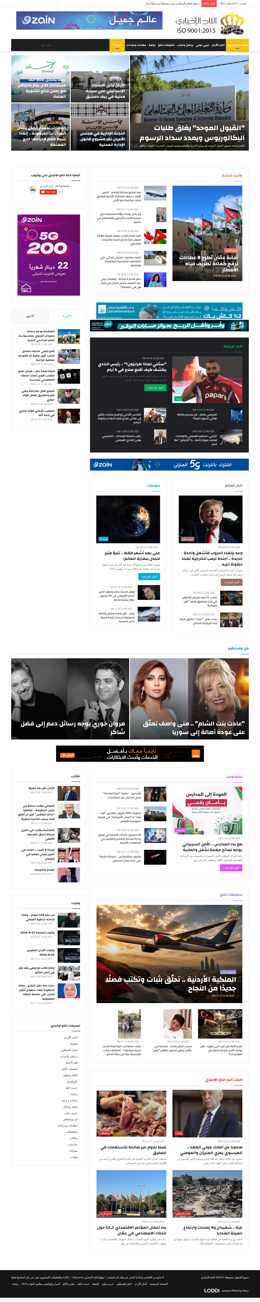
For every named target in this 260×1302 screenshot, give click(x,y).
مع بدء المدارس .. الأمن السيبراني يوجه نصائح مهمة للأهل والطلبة (212, 847)
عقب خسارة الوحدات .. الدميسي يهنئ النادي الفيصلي (121, 438)
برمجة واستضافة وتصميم (235, 1290)
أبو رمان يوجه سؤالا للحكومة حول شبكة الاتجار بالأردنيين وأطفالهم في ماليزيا (119, 218)
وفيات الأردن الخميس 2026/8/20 (41, 952)
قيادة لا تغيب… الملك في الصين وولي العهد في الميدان (38, 854)
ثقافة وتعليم (70, 1075)
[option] (130, 103)
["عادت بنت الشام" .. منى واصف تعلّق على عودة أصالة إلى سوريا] (189, 698)
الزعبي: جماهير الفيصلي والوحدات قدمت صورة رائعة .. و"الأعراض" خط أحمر (195, 440)
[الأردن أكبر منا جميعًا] (69, 793)
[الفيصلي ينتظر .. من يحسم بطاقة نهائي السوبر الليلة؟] (236, 415)
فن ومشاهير (70, 1119)
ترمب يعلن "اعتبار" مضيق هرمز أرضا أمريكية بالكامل (198, 621)
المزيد (118, 45)
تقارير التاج (69, 1283)
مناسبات (73, 1144)
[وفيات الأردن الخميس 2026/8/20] (69, 955)
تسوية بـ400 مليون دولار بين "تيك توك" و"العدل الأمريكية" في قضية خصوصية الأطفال (119, 817)
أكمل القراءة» (231, 582)
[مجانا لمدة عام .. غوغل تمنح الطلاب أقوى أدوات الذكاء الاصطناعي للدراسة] (69, 376)
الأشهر (30, 316)
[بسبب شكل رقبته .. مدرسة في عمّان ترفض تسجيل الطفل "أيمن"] (177, 1024)
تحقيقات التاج (166, 45)
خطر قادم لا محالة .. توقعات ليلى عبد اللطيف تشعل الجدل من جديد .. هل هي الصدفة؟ (120, 283)
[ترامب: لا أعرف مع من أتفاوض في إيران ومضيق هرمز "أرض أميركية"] (231, 598)
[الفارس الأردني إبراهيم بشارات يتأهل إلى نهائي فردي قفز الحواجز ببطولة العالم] (155, 415)
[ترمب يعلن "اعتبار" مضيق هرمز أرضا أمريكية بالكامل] (231, 619)
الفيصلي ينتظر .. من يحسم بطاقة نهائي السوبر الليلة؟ (197, 416)
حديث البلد (71, 1087)
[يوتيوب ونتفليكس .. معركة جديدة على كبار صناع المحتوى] (155, 857)
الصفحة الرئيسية (237, 45)
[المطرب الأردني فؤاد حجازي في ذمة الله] (69, 416)
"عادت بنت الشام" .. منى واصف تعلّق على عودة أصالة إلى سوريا (194, 728)
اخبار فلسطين (69, 1050)
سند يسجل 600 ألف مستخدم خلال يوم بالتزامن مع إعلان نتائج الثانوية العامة (42, 88)
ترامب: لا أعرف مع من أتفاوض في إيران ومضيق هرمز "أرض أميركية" (199, 601)
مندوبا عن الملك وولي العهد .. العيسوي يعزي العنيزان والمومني (211, 1149)
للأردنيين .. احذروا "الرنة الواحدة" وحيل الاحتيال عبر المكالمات (122, 795)
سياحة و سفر (70, 1100)
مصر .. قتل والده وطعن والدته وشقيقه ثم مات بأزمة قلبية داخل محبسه (117, 617)
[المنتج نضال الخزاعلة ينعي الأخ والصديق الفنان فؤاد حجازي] (69, 396)
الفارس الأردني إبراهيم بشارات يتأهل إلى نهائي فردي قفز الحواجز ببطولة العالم (119, 418)
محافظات (72, 1131)
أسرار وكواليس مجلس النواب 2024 (40, 1283)
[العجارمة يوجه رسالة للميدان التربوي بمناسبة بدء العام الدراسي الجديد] (69, 336)
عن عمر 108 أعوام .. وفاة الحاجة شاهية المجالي (38, 917)
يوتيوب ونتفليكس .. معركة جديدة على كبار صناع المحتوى (120, 858)
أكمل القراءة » (155, 387)
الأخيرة (67, 316)
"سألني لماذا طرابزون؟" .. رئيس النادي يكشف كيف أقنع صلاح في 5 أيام (132, 366)
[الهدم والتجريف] (69, 875)
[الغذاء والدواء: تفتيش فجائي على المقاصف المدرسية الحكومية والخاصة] (155, 258)
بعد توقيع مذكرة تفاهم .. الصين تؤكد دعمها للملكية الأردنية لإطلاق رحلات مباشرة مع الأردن (119, 196)
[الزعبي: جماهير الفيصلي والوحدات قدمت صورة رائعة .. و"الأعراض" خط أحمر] (231, 436)
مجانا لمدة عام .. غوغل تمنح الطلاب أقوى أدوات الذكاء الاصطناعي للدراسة (36, 376)
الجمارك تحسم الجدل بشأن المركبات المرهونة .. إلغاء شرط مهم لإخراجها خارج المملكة (41, 136)
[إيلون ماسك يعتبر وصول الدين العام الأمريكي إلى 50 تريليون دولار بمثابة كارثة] (149, 592)
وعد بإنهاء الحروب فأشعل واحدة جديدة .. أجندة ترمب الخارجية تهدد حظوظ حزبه (212, 558)
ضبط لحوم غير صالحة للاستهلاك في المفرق (133, 1149)
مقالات (73, 1138)
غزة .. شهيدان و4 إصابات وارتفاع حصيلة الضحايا (212, 1230)
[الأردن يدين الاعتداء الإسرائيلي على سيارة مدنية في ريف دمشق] (100, 78)
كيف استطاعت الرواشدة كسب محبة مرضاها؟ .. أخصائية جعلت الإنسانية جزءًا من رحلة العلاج (122, 1050)
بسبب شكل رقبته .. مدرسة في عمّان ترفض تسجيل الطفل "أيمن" (172, 1048)
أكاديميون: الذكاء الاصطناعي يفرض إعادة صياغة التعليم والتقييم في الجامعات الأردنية (119, 838)
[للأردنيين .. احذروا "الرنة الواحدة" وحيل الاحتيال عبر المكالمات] (155, 794)
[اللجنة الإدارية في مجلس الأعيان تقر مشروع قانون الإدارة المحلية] (100, 127)
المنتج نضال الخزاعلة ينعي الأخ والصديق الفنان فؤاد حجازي (38, 395)
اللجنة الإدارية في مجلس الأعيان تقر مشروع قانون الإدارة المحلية (102, 138)
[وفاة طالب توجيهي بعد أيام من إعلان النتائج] (69, 973)
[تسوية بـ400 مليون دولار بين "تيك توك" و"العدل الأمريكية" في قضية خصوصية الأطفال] (155, 813)
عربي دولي (202, 45)
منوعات (73, 1150)
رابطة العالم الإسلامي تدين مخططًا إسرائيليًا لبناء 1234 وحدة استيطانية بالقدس (156, 3)
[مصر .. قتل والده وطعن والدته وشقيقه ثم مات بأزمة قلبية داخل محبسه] (149, 614)
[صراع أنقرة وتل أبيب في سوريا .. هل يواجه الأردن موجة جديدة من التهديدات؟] (220, 1024)
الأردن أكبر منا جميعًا (41, 788)
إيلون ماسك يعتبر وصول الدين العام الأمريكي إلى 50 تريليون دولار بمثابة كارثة (117, 595)
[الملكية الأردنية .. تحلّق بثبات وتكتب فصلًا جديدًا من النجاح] (169, 954)
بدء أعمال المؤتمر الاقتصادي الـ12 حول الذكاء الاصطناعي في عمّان (131, 1230)
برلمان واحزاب (185, 45)
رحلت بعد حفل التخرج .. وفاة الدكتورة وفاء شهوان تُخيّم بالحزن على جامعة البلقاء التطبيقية (36, 992)
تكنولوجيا (72, 1081)
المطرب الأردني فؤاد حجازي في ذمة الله (37, 413)
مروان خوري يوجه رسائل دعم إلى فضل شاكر (73, 728)
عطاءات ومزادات (136, 45)
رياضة (152, 45)
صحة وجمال (70, 1106)
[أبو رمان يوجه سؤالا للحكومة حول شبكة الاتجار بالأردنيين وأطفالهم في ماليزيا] (161, 214)
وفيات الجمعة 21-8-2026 (38, 932)
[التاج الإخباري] (211, 23)
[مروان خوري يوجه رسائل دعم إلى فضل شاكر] (70, 698)
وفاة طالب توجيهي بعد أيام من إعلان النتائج (37, 970)
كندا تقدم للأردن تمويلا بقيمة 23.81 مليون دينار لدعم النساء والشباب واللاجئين (119, 239)
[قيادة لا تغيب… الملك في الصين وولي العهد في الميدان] (69, 855)
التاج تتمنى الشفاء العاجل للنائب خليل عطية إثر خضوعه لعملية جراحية (36, 356)
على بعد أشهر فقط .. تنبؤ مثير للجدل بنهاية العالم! (132, 555)
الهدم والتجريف (44, 869)
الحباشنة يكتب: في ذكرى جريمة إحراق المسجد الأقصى (38, 835)
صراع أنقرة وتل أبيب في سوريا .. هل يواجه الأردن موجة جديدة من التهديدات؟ (221, 1050)
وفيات (74, 1157)
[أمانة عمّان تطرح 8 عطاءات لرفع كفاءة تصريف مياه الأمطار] (207, 233)
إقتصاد (74, 1043)
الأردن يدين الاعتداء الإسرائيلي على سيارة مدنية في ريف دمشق (105, 90)
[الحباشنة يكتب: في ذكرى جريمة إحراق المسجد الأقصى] (69, 835)
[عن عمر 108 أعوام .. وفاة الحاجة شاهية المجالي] (69, 920)
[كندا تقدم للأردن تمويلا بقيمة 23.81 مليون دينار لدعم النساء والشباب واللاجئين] (155, 236)
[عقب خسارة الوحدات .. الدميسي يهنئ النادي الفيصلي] (160, 436)
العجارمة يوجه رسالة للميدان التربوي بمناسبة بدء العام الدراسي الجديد (36, 336)
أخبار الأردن (218, 45)
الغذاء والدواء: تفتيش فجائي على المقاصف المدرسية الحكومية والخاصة (120, 261)
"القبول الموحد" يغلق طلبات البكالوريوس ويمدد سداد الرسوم (192, 132)
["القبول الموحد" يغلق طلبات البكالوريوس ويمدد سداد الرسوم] (189, 103)
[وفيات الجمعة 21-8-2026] (69, 937)
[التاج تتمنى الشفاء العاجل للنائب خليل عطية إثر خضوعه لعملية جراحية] (69, 356)
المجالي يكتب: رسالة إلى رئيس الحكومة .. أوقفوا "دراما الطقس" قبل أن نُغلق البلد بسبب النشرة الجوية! (36, 812)
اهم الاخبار (71, 1062)
